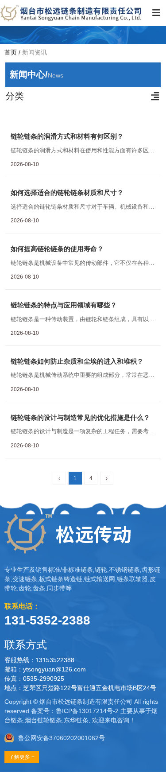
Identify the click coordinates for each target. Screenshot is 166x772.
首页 (11, 52)
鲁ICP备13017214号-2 (87, 710)
